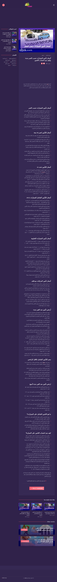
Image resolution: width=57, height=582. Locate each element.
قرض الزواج (14, 60)
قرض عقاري (7, 63)
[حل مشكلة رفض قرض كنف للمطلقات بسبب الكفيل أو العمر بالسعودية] (14, 34)
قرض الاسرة (5, 58)
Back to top (4, 577)
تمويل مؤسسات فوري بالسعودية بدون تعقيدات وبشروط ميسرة (7, 48)
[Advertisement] (28, 18)
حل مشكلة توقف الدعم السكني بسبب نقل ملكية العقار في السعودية (37, 513)
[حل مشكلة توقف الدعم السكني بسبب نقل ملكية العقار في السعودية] (14, 41)
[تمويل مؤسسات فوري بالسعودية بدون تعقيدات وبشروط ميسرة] (14, 48)
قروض (43, 55)
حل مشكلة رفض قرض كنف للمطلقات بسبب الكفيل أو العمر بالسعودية (25, 513)
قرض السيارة (48, 55)
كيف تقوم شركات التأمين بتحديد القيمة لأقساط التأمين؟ (36, 480)
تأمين (47, 84)
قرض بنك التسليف (13, 61)
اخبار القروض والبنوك (12, 58)
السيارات (43, 171)
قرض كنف (14, 65)
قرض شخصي (13, 63)
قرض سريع (5, 61)
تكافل (44, 362)
